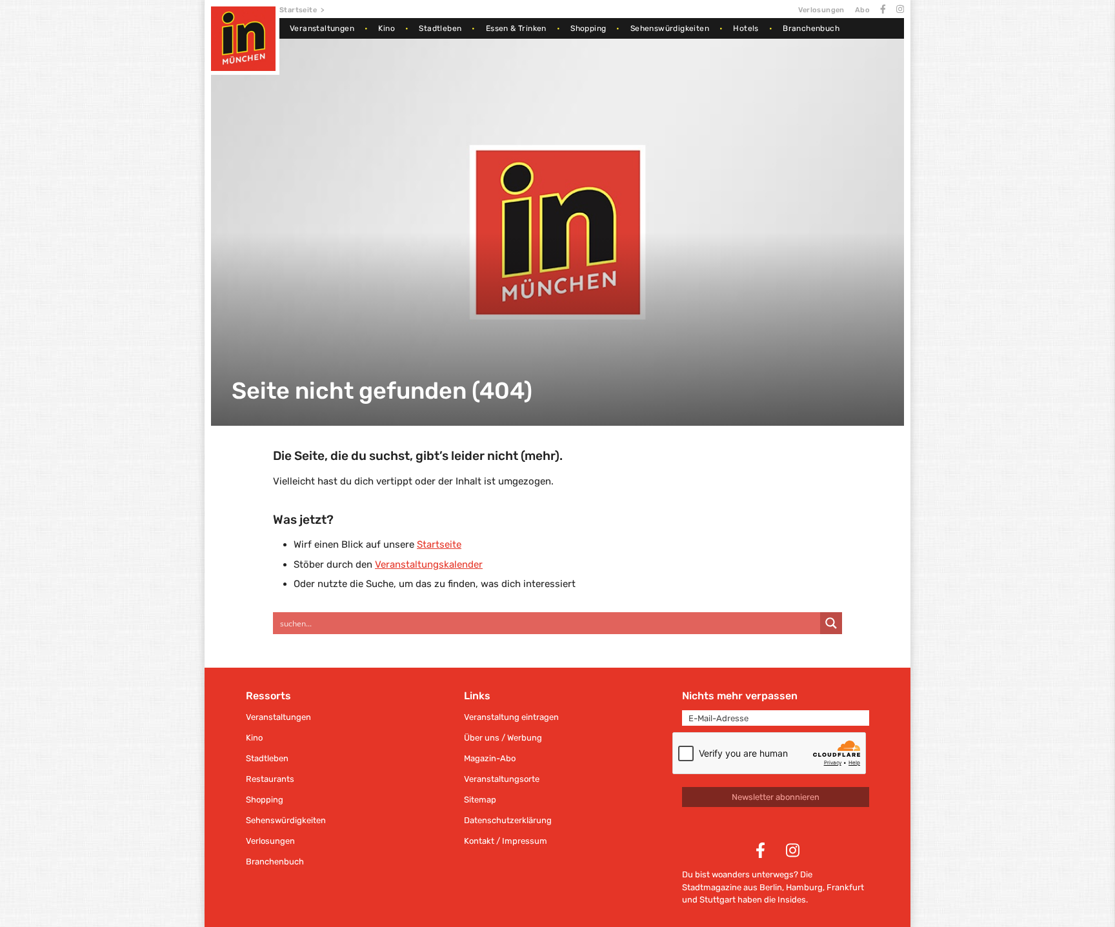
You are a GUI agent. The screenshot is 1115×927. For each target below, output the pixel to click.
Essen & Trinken (516, 28)
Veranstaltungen (322, 28)
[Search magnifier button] (831, 623)
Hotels (745, 28)
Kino (386, 28)
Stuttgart (717, 899)
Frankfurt (845, 887)
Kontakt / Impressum (505, 841)
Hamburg (804, 887)
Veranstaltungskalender (429, 564)
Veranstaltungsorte (501, 779)
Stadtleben (440, 28)
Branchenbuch (811, 28)
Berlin (770, 887)
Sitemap (480, 799)
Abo (862, 10)
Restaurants (270, 779)
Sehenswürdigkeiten (669, 28)
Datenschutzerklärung (508, 820)
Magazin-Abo (490, 758)
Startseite (298, 10)
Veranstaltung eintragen (511, 717)
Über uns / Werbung (503, 738)
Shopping (588, 28)
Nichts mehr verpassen (740, 696)
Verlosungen (821, 10)
